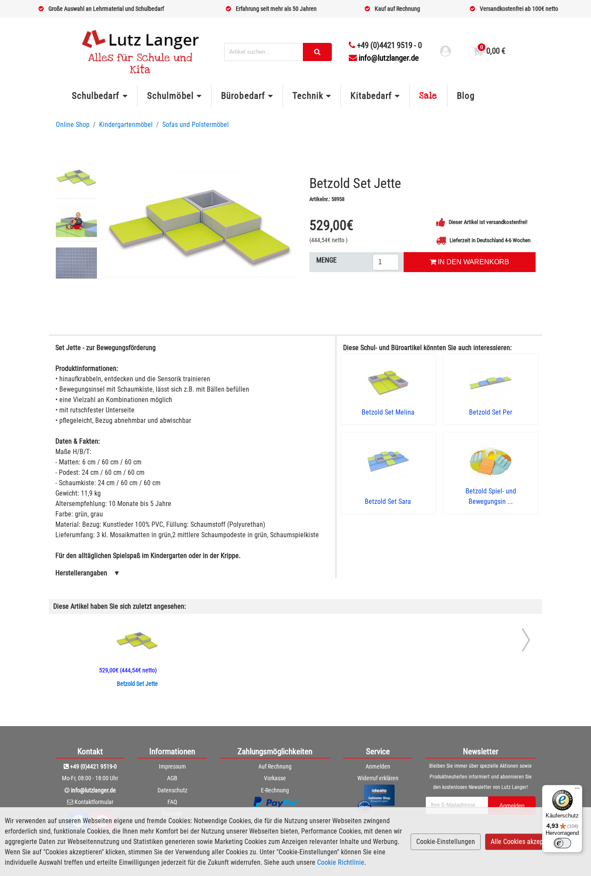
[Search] (317, 52)
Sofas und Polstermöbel (195, 124)
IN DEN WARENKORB (472, 262)
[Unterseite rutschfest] (76, 263)
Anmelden (378, 766)
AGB (172, 778)
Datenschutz (172, 790)
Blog (466, 96)
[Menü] (577, 790)
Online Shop (73, 124)
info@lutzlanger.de (389, 58)
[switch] (562, 843)
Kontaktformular (93, 801)
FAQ (172, 801)
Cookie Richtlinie (340, 862)
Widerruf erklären (377, 778)
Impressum (172, 766)
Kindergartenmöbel (126, 124)
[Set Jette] (199, 224)
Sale (428, 95)
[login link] (445, 52)
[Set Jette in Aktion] (76, 220)
